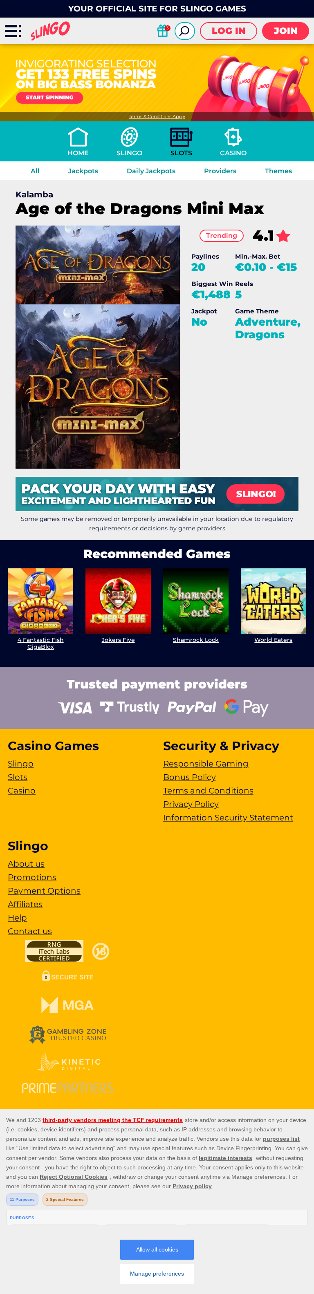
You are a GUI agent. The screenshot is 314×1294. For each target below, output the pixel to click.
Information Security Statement (228, 817)
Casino (233, 153)
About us (26, 864)
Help (17, 918)
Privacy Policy (191, 804)
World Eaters (273, 640)
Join (286, 30)
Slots (181, 153)
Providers (220, 171)
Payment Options (44, 891)
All (35, 171)
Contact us (30, 931)
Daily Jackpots (151, 171)
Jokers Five (118, 640)
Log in (229, 30)
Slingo (129, 153)
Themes (278, 171)
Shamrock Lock (196, 640)
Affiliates (25, 904)
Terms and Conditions (208, 791)
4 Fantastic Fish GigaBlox (41, 643)
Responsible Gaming (206, 764)
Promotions (32, 877)
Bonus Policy (189, 777)
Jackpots (83, 171)
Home (78, 153)
